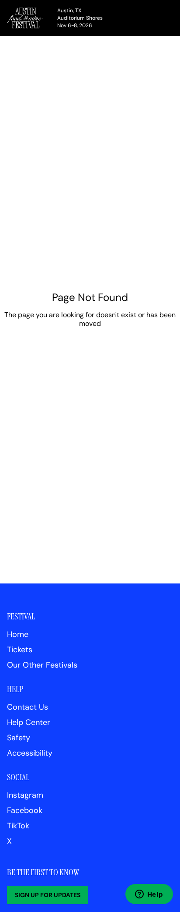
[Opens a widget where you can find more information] (149, 895)
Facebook (24, 810)
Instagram (25, 795)
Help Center (28, 722)
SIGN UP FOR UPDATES (47, 895)
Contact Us (27, 707)
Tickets (19, 650)
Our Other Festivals (42, 665)
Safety (18, 738)
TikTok (18, 826)
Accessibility (29, 753)
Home (17, 634)
